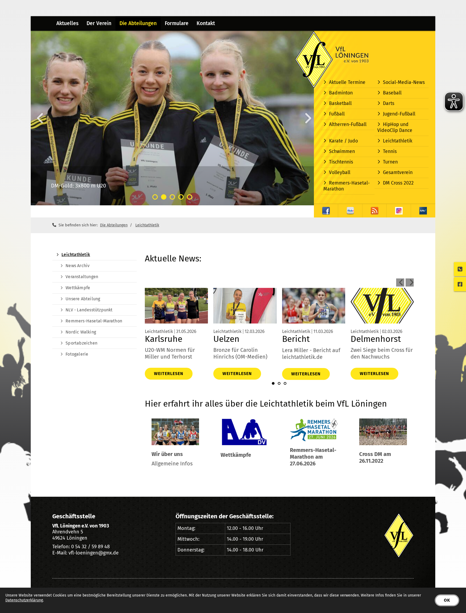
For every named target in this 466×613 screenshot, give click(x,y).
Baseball (392, 93)
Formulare (177, 23)
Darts (388, 103)
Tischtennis (341, 162)
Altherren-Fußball (347, 124)
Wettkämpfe (78, 287)
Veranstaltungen (82, 276)
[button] (155, 197)
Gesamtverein (398, 172)
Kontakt (206, 23)
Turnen (390, 162)
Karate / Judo (343, 141)
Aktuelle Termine (347, 82)
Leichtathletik (397, 141)
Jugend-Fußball (399, 114)
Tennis (390, 151)
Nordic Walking (81, 332)
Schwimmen (342, 151)
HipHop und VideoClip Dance (394, 127)
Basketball (340, 103)
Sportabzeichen (81, 343)
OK (447, 600)
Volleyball (339, 172)
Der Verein (99, 23)
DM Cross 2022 (398, 183)
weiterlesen (168, 373)
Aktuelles (67, 23)
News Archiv (78, 265)
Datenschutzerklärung (24, 600)
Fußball (337, 114)
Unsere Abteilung (83, 298)
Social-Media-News (404, 82)
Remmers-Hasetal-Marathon (346, 186)
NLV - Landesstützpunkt (89, 309)
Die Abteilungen (138, 23)
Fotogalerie (77, 354)
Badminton (341, 93)
